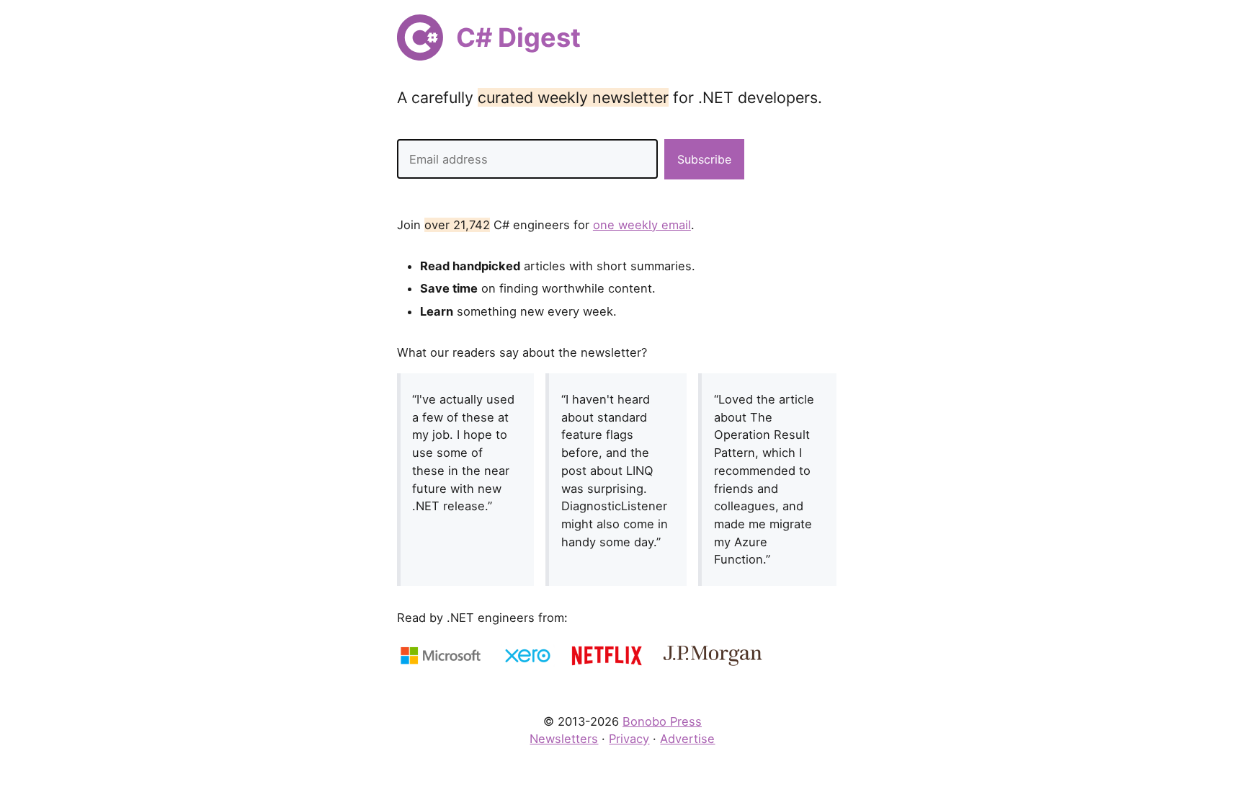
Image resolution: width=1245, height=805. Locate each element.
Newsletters (564, 738)
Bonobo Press (662, 721)
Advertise (687, 738)
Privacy (629, 738)
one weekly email (642, 225)
